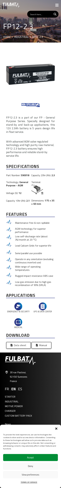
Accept (30, 457)
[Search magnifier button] (55, 14)
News (8, 424)
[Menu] (57, 5)
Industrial (21, 37)
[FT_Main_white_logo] (11, 5)
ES (20, 389)
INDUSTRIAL (11, 401)
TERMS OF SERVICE (29, 482)
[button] (56, 428)
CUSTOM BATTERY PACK (18, 416)
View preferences (30, 474)
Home (7, 37)
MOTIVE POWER (14, 406)
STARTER (10, 397)
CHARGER (10, 411)
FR (7, 389)
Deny (30, 466)
